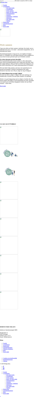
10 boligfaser (6, 344)
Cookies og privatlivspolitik (10, 358)
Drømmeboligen (10, 380)
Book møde (6, 352)
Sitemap (5, 361)
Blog (4, 350)
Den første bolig (10, 375)
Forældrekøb (9, 376)
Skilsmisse (9, 385)
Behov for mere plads (11, 379)
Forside (5, 343)
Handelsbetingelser (8, 359)
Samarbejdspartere (7, 347)
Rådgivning (6, 346)
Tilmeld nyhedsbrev (8, 349)
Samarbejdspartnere (8, 390)
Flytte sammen (10, 377)
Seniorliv (8, 382)
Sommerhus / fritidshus (12, 383)
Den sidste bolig (10, 386)
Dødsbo (8, 387)
